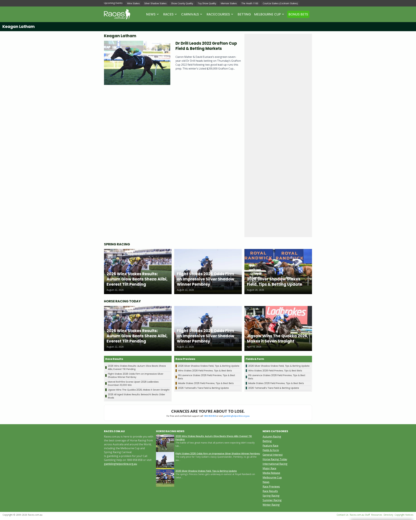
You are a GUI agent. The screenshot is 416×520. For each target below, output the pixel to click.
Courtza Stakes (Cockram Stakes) (280, 3)
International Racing (275, 464)
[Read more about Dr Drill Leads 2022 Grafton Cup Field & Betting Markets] (137, 63)
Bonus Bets (298, 14)
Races (168, 14)
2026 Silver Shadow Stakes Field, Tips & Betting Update (208, 366)
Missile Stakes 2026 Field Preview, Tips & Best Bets (206, 383)
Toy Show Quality (207, 3)
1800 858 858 (209, 415)
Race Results (270, 491)
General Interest (273, 455)
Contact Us (342, 514)
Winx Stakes (133, 3)
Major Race (269, 468)
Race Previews (271, 486)
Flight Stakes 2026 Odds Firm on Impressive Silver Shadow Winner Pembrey (135, 375)
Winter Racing (271, 505)
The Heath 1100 (249, 3)
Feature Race (270, 445)
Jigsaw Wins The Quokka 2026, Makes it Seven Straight (138, 389)
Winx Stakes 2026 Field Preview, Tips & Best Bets (205, 370)
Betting (244, 14)
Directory (388, 514)
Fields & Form (271, 450)
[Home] (117, 14)
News (151, 14)
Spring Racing (271, 495)
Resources (376, 514)
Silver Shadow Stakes (155, 3)
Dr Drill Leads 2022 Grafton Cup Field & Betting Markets (206, 46)
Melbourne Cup (267, 14)
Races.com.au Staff (360, 514)
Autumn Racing (272, 436)
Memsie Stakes (229, 3)
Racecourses (218, 14)
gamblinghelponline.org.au (236, 415)
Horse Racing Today (275, 459)
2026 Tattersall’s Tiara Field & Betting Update (203, 388)
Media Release (271, 473)
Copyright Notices (404, 514)
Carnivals (190, 14)
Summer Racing (272, 500)
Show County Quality (182, 3)
